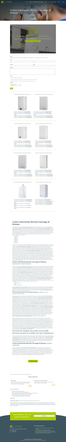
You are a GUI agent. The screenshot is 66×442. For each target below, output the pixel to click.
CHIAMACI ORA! (33, 361)
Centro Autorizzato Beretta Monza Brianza (18, 391)
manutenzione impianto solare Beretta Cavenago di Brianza (39, 404)
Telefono (11, 64)
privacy (36, 79)
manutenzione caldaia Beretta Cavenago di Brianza (43, 402)
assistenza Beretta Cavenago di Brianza (29, 402)
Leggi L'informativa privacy (28, 439)
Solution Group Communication (38, 440)
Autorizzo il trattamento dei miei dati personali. (17, 77)
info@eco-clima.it (13, 430)
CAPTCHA (11, 82)
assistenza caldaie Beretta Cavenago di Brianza (17, 402)
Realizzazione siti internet (30, 440)
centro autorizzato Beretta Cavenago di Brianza (23, 404)
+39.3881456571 (13, 431)
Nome (11, 59)
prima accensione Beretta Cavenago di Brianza (41, 403)
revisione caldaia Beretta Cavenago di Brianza (27, 403)
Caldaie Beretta (12, 400)
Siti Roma (44, 440)
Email (34, 64)
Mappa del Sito (40, 439)
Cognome (34, 62)
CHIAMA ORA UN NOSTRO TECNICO (33, 41)
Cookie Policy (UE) (34, 439)
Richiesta (11, 67)
